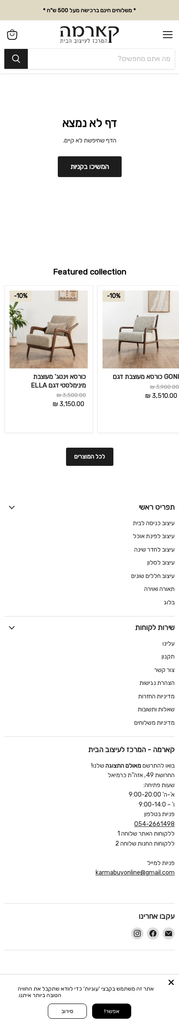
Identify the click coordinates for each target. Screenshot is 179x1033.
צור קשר (164, 670)
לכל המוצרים (89, 456)
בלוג (169, 602)
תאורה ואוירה (159, 589)
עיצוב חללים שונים (153, 576)
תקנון (168, 656)
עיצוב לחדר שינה (154, 549)
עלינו (168, 643)
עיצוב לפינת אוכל (154, 536)
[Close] (171, 982)
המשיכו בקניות (89, 166)
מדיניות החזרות (156, 696)
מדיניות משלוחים (154, 722)
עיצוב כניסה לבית (154, 523)
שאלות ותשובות (156, 709)
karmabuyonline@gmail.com (135, 872)
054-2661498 (154, 824)
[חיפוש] (16, 59)
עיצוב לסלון (161, 562)
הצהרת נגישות (157, 683)
